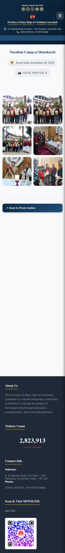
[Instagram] (28, 9)
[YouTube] (37, 9)
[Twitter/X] (32, 9)
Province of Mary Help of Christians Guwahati (32, 22)
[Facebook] (23, 9)
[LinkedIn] (42, 9)
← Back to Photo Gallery (20, 207)
